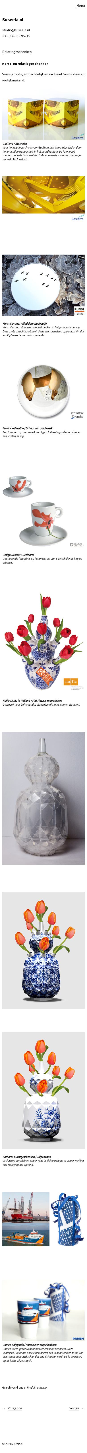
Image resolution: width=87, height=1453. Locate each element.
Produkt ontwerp (37, 1387)
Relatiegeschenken (17, 51)
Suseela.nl (12, 20)
